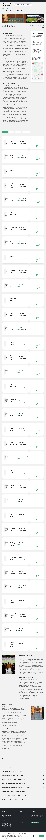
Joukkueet (22, 819)
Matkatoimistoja (23, 825)
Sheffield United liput (29, 666)
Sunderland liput (30, 669)
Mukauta (30, 835)
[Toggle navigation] (42, 5)
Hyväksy (41, 835)
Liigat (21, 822)
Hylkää (35, 835)
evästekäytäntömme (7, 838)
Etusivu (21, 815)
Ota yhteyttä (34, 822)
